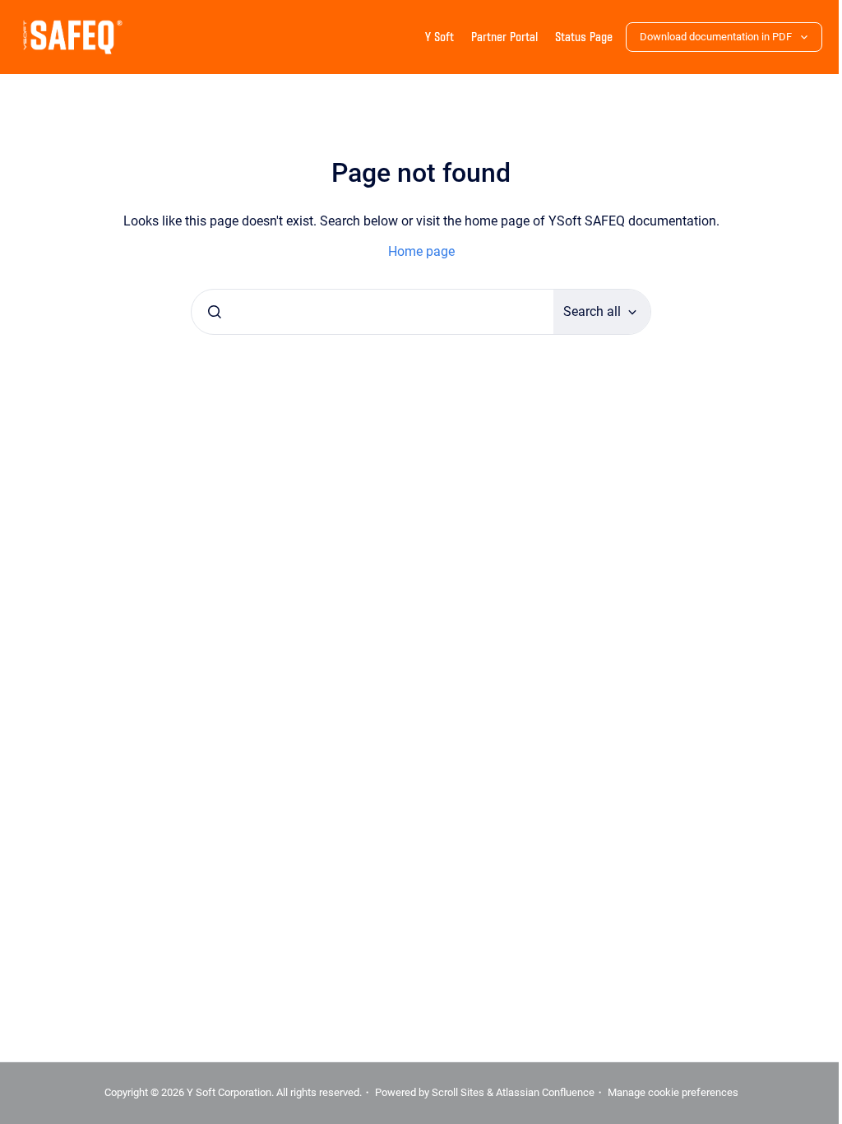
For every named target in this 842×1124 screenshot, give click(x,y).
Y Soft (439, 36)
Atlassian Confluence (538, 1092)
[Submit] (209, 312)
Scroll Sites (451, 1092)
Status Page (584, 36)
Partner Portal (504, 36)
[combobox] (367, 312)
